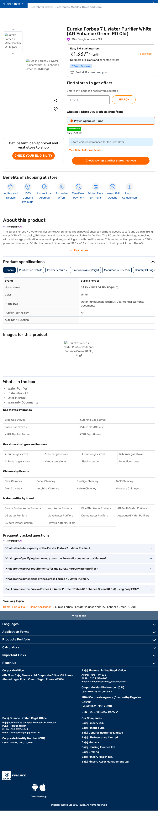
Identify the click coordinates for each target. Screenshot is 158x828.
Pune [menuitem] (8, 4)
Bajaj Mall (20, 607)
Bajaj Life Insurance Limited (100, 737)
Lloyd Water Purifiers (60, 515)
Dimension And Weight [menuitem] (85, 270)
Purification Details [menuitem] (30, 270)
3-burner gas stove (56, 454)
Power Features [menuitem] (57, 270)
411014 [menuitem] (16, 4)
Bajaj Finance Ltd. (93, 727)
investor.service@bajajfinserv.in (109, 681)
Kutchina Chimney (48, 488)
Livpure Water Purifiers (19, 523)
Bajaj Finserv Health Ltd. (97, 756)
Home (6, 607)
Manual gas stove (55, 461)
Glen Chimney (13, 488)
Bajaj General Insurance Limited (102, 732)
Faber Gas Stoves (16, 427)
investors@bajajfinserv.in (26, 732)
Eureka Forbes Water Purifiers (23, 508)
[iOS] (43, 787)
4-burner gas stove (93, 454)
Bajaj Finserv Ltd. (93, 723)
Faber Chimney (46, 481)
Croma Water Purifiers (94, 515)
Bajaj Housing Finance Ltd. (99, 747)
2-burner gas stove (16, 454)
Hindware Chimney (127, 488)
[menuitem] (14, 3)
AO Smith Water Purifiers (132, 508)
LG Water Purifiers (16, 515)
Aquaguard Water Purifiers (133, 515)
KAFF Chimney (124, 481)
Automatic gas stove (17, 461)
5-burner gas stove (131, 454)
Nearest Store (74, 129)
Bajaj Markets (90, 742)
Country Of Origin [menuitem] (145, 270)
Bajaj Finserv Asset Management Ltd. (105, 761)
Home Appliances (40, 607)
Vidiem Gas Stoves (91, 427)
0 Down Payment (81, 66)
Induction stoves (129, 461)
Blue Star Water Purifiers (96, 508)
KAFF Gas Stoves (90, 434)
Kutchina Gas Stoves (93, 419)
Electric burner (91, 461)
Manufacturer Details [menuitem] (117, 270)
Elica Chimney (13, 481)
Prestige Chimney (87, 481)
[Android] (35, 787)
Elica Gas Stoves (15, 419)
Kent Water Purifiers (60, 508)
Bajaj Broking (90, 752)
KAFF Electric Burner (17, 434)
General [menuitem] (9, 270)
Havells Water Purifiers (61, 523)
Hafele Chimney (86, 488)
